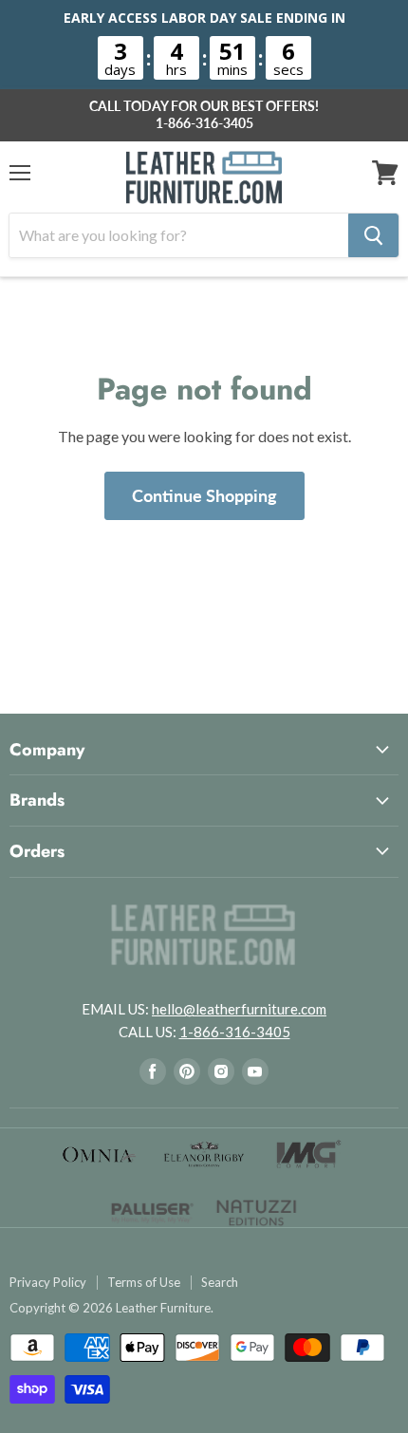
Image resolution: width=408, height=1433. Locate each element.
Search (219, 1282)
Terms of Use (143, 1282)
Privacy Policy (47, 1282)
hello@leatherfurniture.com (239, 1008)
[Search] (373, 235)
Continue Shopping (204, 495)
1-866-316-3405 (204, 123)
